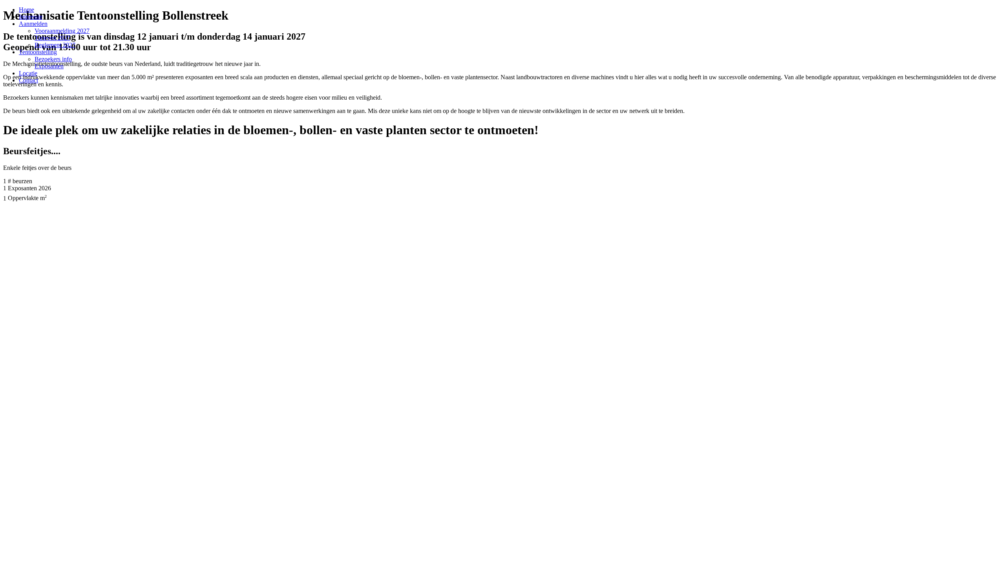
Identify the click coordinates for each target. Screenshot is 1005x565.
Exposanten (49, 66)
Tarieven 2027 (52, 38)
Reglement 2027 (55, 45)
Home (26, 9)
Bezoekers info (53, 59)
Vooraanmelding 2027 (62, 30)
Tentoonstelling (38, 52)
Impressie (30, 16)
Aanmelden (33, 23)
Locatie (28, 73)
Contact (28, 80)
